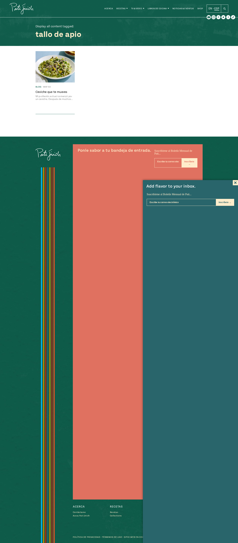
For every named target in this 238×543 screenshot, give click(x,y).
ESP (216, 8)
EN (210, 8)
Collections (116, 516)
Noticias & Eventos (183, 8)
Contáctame (79, 512)
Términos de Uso (112, 537)
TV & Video (136, 8)
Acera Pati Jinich (81, 516)
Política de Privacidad (86, 537)
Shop (200, 8)
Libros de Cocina (157, 8)
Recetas (121, 8)
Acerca (108, 8)
